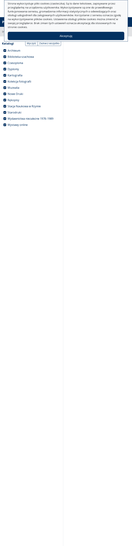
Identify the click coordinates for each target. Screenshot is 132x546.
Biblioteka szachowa (21, 57)
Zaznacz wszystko (49, 43)
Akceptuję (66, 36)
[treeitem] (31, 50)
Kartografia (15, 75)
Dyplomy (13, 69)
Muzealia (13, 88)
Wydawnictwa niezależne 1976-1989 (30, 119)
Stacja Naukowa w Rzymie (24, 106)
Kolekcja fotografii (19, 81)
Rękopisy (13, 100)
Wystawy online (18, 125)
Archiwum (14, 50)
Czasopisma (15, 63)
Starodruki (14, 112)
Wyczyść (31, 43)
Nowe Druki (15, 94)
